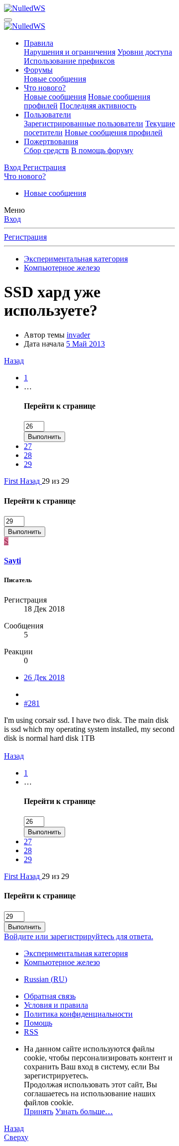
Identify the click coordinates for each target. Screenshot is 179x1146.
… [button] (28, 386)
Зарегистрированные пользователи (83, 123)
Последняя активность (98, 105)
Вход (12, 219)
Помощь (38, 1023)
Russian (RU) (45, 979)
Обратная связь (50, 996)
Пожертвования (51, 141)
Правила (38, 43)
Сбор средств (46, 150)
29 (28, 464)
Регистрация (25, 237)
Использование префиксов (69, 61)
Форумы (38, 70)
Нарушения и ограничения (69, 52)
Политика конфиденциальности (78, 1014)
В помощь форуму (102, 150)
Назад (14, 360)
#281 (32, 703)
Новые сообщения (55, 79)
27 (28, 446)
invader (78, 335)
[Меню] (8, 19)
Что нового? (45, 88)
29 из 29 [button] (55, 481)
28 (28, 455)
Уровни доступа (144, 52)
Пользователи (47, 114)
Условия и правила (56, 1005)
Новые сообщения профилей (114, 132)
